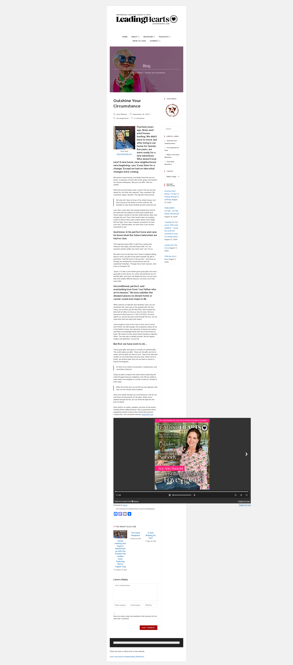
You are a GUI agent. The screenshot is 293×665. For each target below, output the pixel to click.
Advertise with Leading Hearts (170, 142)
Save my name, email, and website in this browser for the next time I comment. (135, 617)
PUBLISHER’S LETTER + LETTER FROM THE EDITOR (171, 211)
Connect (154, 41)
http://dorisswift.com (124, 154)
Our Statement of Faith (171, 149)
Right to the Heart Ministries (171, 156)
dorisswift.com (147, 414)
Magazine (148, 37)
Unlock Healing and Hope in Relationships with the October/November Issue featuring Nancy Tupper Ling (120, 554)
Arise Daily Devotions (169, 163)
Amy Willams (122, 114)
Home (125, 37)
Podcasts (164, 37)
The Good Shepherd (135, 534)
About (134, 37)
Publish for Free (245, 505)
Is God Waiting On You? (151, 535)
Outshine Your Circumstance (155, 73)
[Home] (128, 73)
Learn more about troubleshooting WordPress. (127, 657)
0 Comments (139, 118)
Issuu (125, 505)
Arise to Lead (139, 41)
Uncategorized (123, 118)
